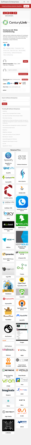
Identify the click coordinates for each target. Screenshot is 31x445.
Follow (25, 61)
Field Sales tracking (7, 118)
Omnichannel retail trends (9, 127)
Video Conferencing (8, 54)
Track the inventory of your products (11, 134)
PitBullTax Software (7, 132)
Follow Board (25, 79)
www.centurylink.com (10, 15)
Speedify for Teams (7, 145)
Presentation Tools (19, 48)
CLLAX (4, 143)
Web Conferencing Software (11, 80)
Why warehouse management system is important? (15, 125)
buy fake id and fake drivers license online (12, 115)
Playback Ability (10, 48)
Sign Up (26, 6)
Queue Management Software (10, 139)
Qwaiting (5, 111)
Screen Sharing (7, 52)
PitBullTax (5, 130)
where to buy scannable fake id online (11, 113)
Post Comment (23, 74)
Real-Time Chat (14, 50)
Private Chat (6, 50)
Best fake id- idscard (7, 136)
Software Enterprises (10, 2)
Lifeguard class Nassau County (10, 141)
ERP (4, 48)
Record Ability (22, 50)
